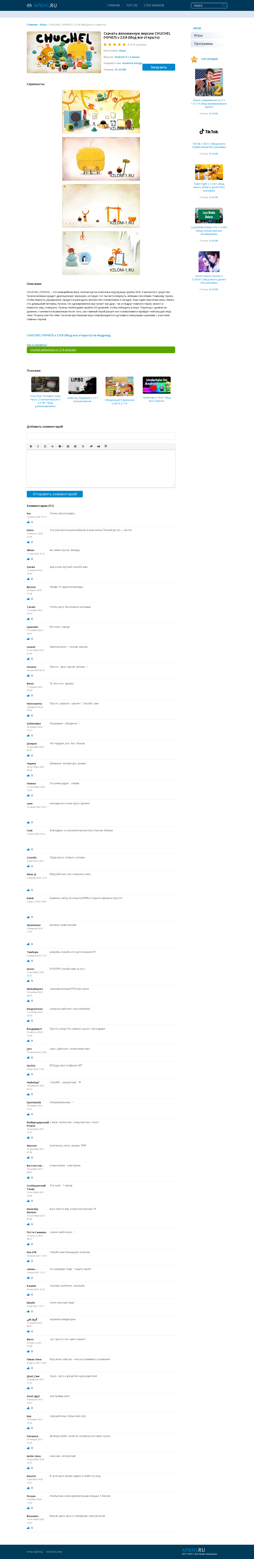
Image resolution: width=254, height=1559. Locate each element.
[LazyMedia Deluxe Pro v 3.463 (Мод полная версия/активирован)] (209, 215)
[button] (30, 446)
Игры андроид (35, 1551)
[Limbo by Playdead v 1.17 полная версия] (82, 385)
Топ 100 (131, 5)
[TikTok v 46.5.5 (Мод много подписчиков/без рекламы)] (209, 132)
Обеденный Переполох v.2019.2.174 (119, 401)
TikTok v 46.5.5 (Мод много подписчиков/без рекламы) (209, 145)
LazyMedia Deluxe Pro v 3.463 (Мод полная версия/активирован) (209, 230)
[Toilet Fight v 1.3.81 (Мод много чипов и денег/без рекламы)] (209, 172)
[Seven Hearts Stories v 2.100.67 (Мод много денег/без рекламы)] (209, 261)
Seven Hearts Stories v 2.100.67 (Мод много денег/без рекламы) (209, 279)
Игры (122, 50)
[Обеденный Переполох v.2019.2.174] (120, 386)
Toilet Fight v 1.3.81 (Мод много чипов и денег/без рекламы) (209, 187)
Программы (203, 44)
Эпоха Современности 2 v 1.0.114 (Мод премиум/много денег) (209, 103)
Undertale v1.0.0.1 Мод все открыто (157, 399)
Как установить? (37, 344)
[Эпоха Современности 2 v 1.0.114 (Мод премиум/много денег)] (209, 82)
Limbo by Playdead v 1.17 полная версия (82, 399)
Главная (113, 5)
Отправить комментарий (55, 494)
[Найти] (223, 5)
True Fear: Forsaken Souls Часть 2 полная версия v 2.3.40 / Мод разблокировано (45, 401)
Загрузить (159, 67)
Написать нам (54, 1551)
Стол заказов (154, 5)
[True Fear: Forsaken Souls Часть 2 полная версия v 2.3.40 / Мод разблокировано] (45, 384)
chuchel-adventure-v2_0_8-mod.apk (53, 350)
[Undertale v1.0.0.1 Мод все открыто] (157, 385)
